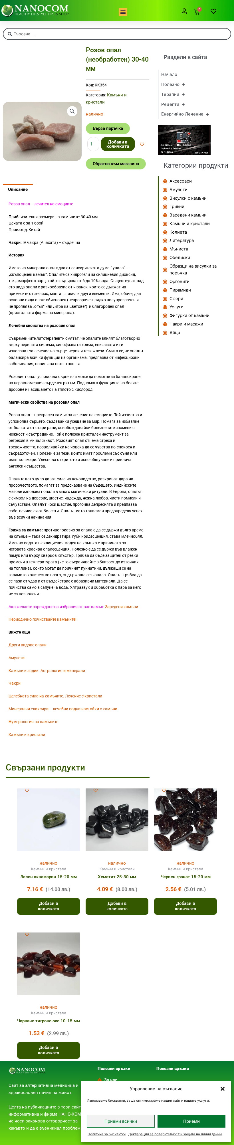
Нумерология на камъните (33, 721)
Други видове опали (28, 645)
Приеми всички (120, 1121)
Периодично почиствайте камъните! (42, 619)
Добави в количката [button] (48, 906)
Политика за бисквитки (107, 1134)
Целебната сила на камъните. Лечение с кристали (55, 696)
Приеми (191, 1121)
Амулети (17, 658)
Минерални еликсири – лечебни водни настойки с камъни (63, 709)
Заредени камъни (121, 606)
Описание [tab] (18, 189)
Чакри (15, 683)
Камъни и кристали (27, 734)
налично (48, 863)
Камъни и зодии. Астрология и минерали (47, 670)
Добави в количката (117, 144)
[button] (222, 1089)
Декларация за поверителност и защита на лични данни (175, 1134)
